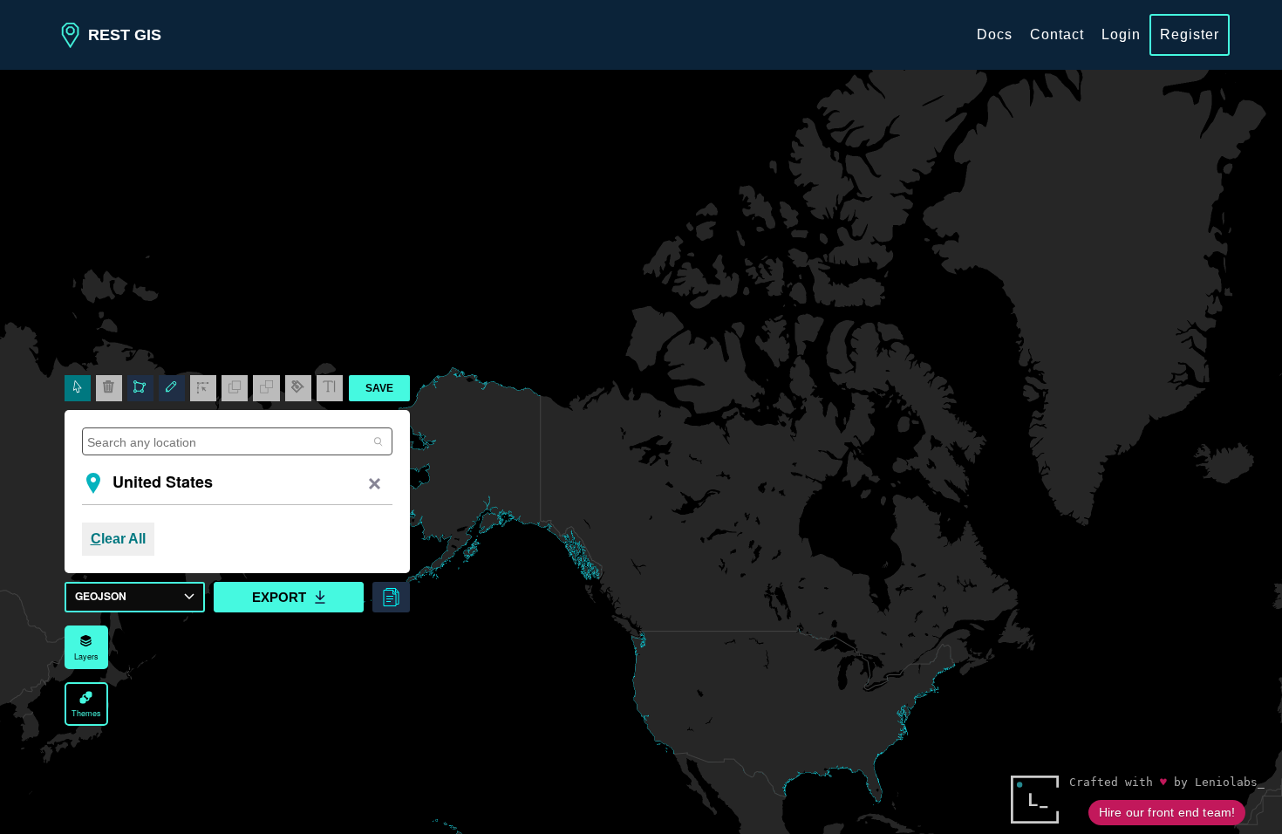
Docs (995, 34)
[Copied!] (391, 597)
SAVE (379, 388)
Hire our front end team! (1167, 812)
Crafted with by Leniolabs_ (1167, 782)
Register (1189, 34)
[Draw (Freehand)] (172, 388)
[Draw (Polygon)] (140, 388)
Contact (1057, 34)
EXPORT (279, 597)
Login (1121, 34)
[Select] (78, 388)
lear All (118, 538)
